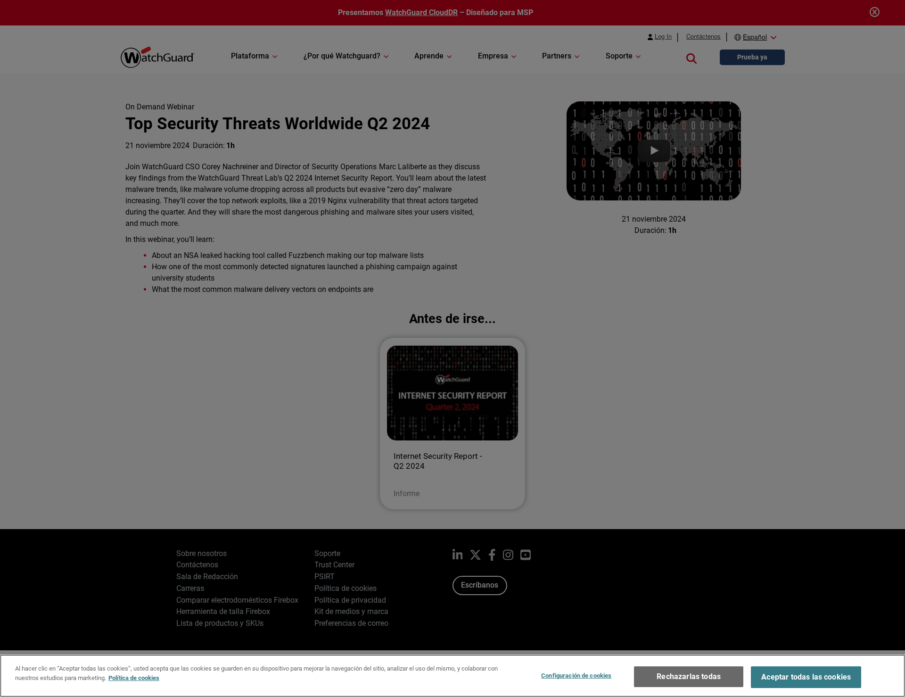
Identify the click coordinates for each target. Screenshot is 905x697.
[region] (452, 676)
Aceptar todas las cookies (806, 676)
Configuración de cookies (576, 675)
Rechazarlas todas (689, 676)
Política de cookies (133, 677)
